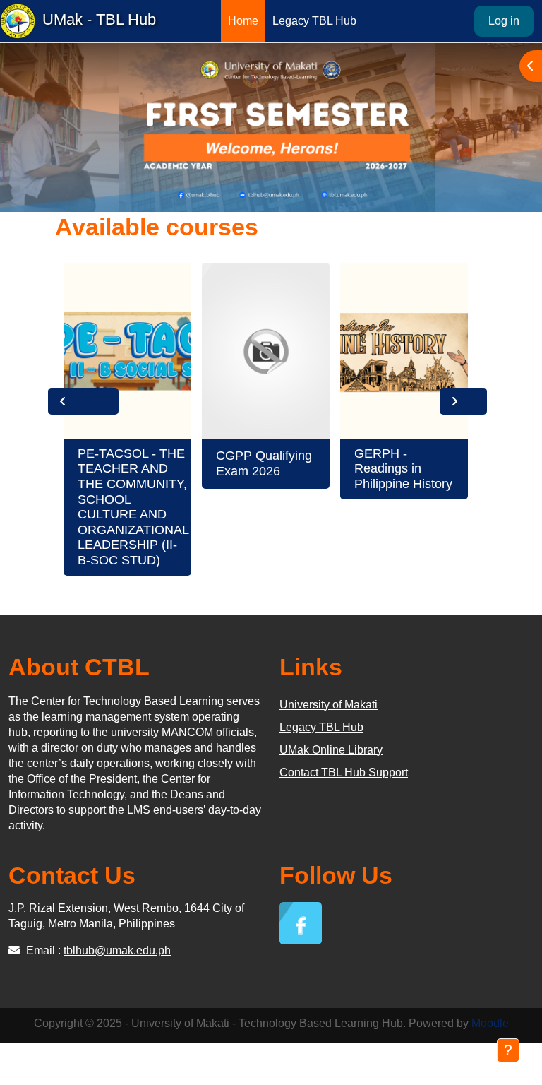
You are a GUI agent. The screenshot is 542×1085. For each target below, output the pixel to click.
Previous (83, 401)
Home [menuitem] (243, 21)
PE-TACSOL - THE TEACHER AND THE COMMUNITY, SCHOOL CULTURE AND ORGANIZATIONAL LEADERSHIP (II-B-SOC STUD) (133, 506)
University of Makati (328, 705)
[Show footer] (508, 1050)
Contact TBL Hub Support (343, 772)
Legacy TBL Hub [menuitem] (314, 21)
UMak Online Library (331, 750)
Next (463, 401)
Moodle (490, 1023)
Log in (503, 21)
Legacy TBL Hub (321, 727)
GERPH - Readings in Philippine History (403, 468)
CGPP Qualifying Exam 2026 (264, 463)
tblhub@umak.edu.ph (117, 950)
